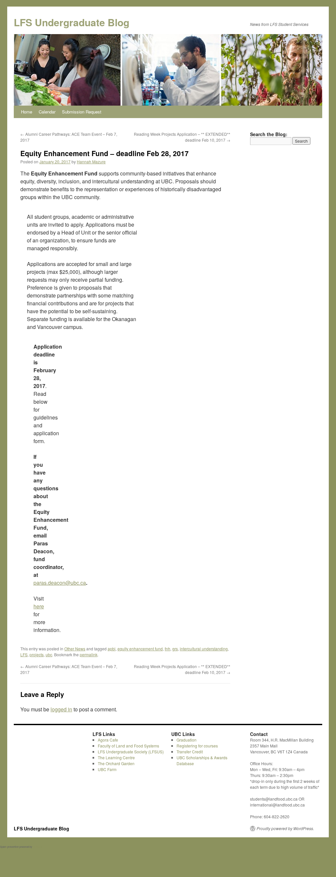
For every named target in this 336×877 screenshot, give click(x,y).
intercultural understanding (204, 648)
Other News (74, 648)
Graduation (187, 740)
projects (37, 654)
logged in (61, 709)
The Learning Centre (116, 757)
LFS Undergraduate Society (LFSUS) (131, 751)
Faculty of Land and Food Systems (128, 745)
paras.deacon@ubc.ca (59, 582)
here (38, 606)
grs (175, 648)
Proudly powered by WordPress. (285, 828)
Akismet (37, 846)
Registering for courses (197, 745)
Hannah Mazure (91, 161)
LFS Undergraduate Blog (71, 22)
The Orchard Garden (116, 763)
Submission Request (81, 112)
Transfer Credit (190, 751)
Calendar (47, 112)
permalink (88, 654)
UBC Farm (107, 769)
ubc (49, 654)
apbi (112, 648)
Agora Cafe (108, 740)
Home (26, 112)
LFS (24, 654)
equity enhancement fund (140, 648)
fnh (167, 648)
